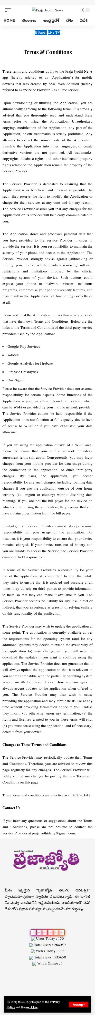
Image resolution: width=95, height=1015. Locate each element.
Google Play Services (24, 346)
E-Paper (41, 32)
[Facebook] (38, 991)
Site (15, 972)
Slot (8, 972)
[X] (44, 991)
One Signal (16, 379)
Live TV (54, 32)
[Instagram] (56, 991)
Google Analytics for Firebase (30, 363)
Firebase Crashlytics (23, 371)
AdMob (13, 354)
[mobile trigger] (9, 10)
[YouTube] (50, 991)
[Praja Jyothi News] (47, 10)
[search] (72, 10)
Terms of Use (29, 1007)
